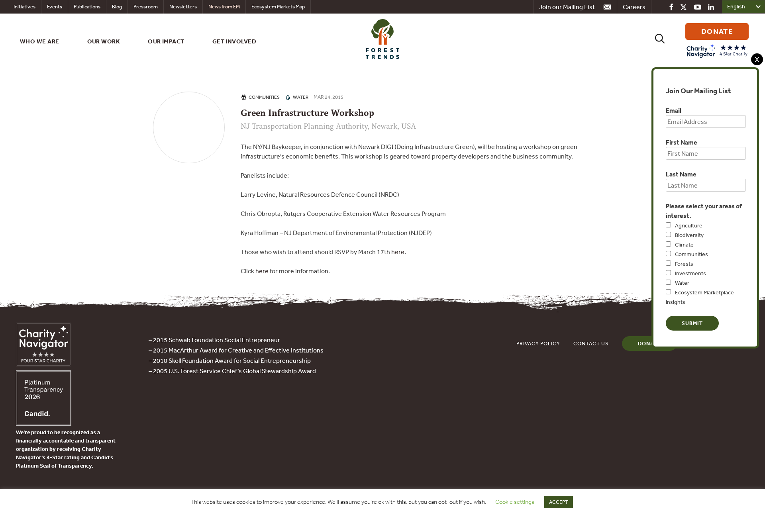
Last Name (681, 174)
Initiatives (24, 6)
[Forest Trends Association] (43, 423)
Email (673, 110)
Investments (690, 273)
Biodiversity (689, 235)
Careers (634, 7)
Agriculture (688, 225)
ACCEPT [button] (558, 502)
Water (682, 282)
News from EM (224, 6)
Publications (87, 6)
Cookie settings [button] (514, 501)
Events (54, 6)
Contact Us (591, 343)
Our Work (103, 41)
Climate (684, 244)
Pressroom (145, 6)
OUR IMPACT (166, 41)
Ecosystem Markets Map (278, 6)
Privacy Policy (538, 343)
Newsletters (183, 6)
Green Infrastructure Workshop (307, 113)
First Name (681, 142)
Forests (684, 263)
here (397, 252)
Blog (117, 6)
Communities (691, 254)
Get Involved (234, 41)
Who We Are (39, 41)
